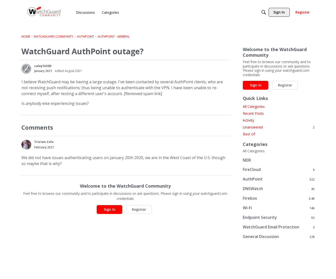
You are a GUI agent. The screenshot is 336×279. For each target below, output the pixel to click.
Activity (248, 120)
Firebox (279, 198)
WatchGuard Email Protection (279, 227)
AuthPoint (279, 179)
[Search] (263, 12)
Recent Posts (253, 113)
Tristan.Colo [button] (44, 142)
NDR (247, 160)
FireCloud (279, 169)
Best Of (249, 134)
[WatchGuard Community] (44, 12)
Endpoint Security (279, 217)
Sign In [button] (109, 209)
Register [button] (139, 209)
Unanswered (279, 127)
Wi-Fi (279, 207)
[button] (26, 69)
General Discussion (279, 236)
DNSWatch (279, 188)
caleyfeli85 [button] (42, 66)
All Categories (254, 106)
